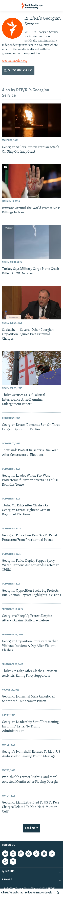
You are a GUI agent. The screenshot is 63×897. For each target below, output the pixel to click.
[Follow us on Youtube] (5, 853)
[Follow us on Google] (28, 853)
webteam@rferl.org (14, 60)
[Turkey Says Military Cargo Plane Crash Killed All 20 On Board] (31, 242)
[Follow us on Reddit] (13, 853)
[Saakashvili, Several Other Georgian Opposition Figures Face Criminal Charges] (31, 302)
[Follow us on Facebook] (44, 853)
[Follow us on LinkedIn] (52, 853)
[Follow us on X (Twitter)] (36, 853)
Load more (31, 828)
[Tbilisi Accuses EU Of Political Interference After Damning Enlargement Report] (31, 368)
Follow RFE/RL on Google (38, 892)
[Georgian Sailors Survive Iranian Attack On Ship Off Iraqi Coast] (31, 120)
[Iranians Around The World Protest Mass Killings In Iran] (31, 181)
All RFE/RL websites (12, 892)
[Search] (58, 893)
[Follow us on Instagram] (21, 853)
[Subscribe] (13, 861)
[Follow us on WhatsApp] (5, 861)
